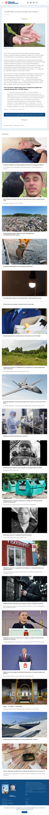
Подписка (27, 803)
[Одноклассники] (36, 2)
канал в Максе (20, 114)
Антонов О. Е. (11, 802)
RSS (26, 802)
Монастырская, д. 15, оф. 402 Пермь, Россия (7, 804)
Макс (28, 805)
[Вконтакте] (34, 2)
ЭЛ (42, 788)
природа (22, 125)
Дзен (26, 805)
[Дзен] (28, 2)
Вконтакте (31, 805)
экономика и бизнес (8, 125)
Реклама (27, 801)
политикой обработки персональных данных (30, 808)
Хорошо (24, 812)
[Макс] (31, 2)
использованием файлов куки (30, 808)
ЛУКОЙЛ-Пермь (16, 125)
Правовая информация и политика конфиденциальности (35, 791)
